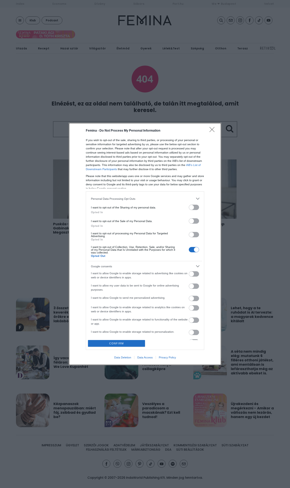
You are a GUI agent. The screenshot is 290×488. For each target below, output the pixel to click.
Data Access (145, 357)
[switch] (194, 207)
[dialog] (145, 244)
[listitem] (145, 199)
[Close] (213, 131)
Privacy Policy (167, 357)
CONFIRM (116, 343)
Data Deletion (122, 357)
